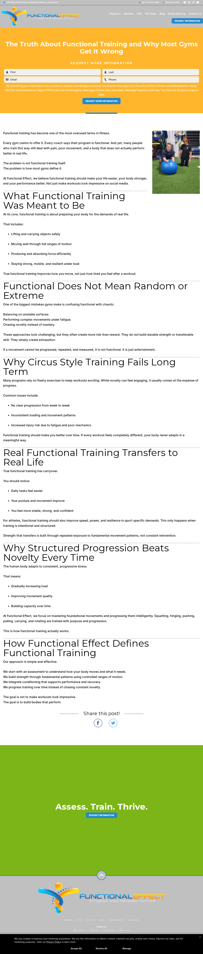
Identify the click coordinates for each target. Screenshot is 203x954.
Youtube (125, 930)
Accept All (76, 948)
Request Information (187, 21)
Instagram (110, 930)
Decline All (101, 948)
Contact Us (194, 13)
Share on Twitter (113, 723)
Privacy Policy (53, 942)
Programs (115, 13)
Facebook (80, 930)
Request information (101, 815)
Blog (162, 13)
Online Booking (176, 13)
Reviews (129, 13)
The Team (150, 13)
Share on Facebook (98, 723)
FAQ (139, 13)
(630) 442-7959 (172, 2)
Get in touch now (150, 2)
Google (95, 930)
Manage (127, 948)
